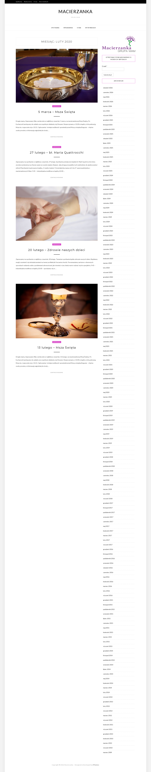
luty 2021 (106, 360)
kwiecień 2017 (108, 531)
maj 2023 (106, 254)
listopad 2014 (108, 655)
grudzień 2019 (108, 411)
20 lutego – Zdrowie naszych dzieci (56, 250)
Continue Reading (56, 136)
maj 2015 (106, 628)
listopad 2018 (108, 462)
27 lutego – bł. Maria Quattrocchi (57, 152)
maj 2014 (106, 678)
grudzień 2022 (108, 277)
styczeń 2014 (107, 697)
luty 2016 (106, 591)
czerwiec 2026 (108, 92)
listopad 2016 (108, 554)
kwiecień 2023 (108, 258)
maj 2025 (106, 152)
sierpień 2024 (108, 194)
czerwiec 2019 (108, 429)
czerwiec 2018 (108, 475)
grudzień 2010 (108, 734)
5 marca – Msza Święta (56, 112)
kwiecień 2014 (108, 683)
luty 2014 (106, 692)
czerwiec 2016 (108, 572)
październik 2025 (109, 129)
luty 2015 (106, 642)
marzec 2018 (107, 489)
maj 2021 (106, 346)
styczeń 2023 (107, 272)
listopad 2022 (108, 281)
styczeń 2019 (107, 452)
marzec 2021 (107, 355)
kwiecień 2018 (108, 485)
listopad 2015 (108, 605)
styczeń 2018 (107, 498)
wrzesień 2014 (108, 665)
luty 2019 (106, 448)
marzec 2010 (107, 743)
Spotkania (19, 1)
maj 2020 (106, 392)
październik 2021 (109, 332)
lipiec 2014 (107, 669)
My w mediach (43, 1)
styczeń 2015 (107, 646)
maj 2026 (106, 97)
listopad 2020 (108, 374)
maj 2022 (106, 300)
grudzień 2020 (108, 369)
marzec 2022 (107, 309)
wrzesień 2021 (108, 337)
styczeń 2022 (107, 318)
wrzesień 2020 (108, 383)
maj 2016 (106, 577)
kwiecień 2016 (108, 582)
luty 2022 (106, 314)
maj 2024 (106, 208)
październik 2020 (109, 378)
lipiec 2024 (107, 198)
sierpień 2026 (108, 88)
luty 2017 (106, 540)
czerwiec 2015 (108, 623)
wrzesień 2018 (108, 471)
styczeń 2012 (107, 720)
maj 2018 (106, 480)
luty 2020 (106, 402)
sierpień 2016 (108, 568)
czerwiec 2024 (108, 203)
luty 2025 (106, 166)
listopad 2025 (108, 125)
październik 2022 (109, 286)
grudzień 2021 (108, 323)
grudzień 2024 (108, 175)
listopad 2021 (108, 328)
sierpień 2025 (108, 138)
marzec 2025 (107, 162)
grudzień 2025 (108, 120)
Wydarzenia (28, 1)
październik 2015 (109, 609)
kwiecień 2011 (108, 725)
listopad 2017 (108, 508)
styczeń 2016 (107, 595)
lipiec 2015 (107, 618)
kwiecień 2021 (108, 351)
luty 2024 (106, 222)
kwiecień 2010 (108, 738)
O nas (35, 1)
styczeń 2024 (107, 226)
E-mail (104, 66)
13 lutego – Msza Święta (56, 347)
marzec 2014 (107, 688)
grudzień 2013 (108, 702)
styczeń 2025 (107, 171)
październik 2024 (109, 185)
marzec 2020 (107, 397)
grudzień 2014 (108, 651)
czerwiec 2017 (108, 521)
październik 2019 (109, 420)
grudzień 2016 (108, 549)
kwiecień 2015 (108, 632)
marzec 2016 (107, 586)
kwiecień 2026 (108, 101)
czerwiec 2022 (108, 295)
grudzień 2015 (108, 600)
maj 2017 (106, 526)
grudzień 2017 (108, 503)
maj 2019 (106, 434)
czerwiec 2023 (108, 249)
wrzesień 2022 (108, 291)
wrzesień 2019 (108, 425)
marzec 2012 (107, 715)
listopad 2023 (108, 235)
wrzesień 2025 (108, 134)
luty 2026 (106, 111)
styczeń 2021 (107, 365)
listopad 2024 (108, 180)
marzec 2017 (107, 535)
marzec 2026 (107, 106)
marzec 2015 (107, 637)
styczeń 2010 (107, 748)
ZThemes (96, 765)
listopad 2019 (108, 415)
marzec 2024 (107, 217)
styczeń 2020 (107, 406)
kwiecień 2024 (108, 212)
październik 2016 (109, 558)
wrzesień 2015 (108, 614)
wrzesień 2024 (108, 189)
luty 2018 (106, 494)
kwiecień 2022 (108, 305)
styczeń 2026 (107, 115)
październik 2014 (109, 660)
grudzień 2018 (108, 457)
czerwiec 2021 (108, 341)
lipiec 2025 (107, 143)
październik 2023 (109, 240)
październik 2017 (109, 512)
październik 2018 (109, 466)
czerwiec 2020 (108, 388)
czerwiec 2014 (108, 674)
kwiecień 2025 (108, 157)
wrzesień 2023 (108, 245)
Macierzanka (75, 11)
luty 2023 (106, 268)
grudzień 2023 (108, 231)
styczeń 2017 (107, 545)
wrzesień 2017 (108, 517)
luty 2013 (106, 706)
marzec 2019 (107, 443)
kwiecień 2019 (108, 438)
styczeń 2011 (107, 729)
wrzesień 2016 (108, 563)
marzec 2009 (107, 752)
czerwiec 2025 (108, 148)
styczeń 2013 (107, 711)
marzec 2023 (107, 263)
